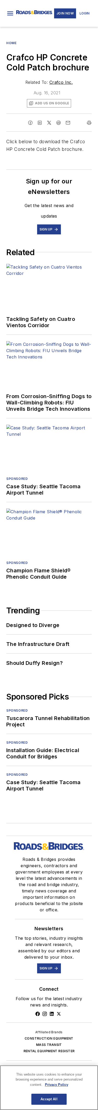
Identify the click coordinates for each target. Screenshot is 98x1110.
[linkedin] (39, 122)
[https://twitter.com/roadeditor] (58, 1013)
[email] (68, 122)
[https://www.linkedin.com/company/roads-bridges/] (51, 1013)
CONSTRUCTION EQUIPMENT (49, 1038)
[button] (10, 13)
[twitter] (49, 122)
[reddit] (58, 122)
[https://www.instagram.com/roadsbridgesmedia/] (44, 1013)
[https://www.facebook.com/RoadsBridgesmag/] (37, 1013)
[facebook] (30, 122)
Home (11, 43)
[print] (89, 122)
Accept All (49, 1099)
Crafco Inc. (61, 82)
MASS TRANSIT (49, 1045)
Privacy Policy (56, 1085)
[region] (49, 1087)
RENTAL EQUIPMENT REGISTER (49, 1051)
